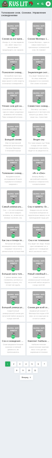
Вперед (25, 377)
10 (29, 370)
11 (35, 370)
